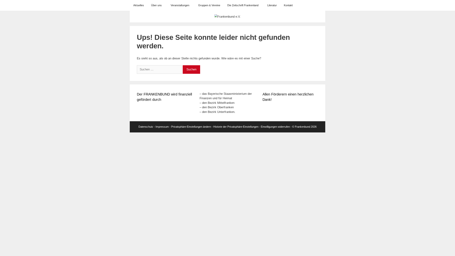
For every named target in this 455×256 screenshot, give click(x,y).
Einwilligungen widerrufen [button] (275, 126)
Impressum (162, 126)
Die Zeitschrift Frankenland (242, 5)
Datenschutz (145, 126)
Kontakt (288, 5)
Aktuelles (138, 5)
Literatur (272, 5)
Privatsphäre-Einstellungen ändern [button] (191, 126)
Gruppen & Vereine (209, 5)
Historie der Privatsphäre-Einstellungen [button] (235, 126)
